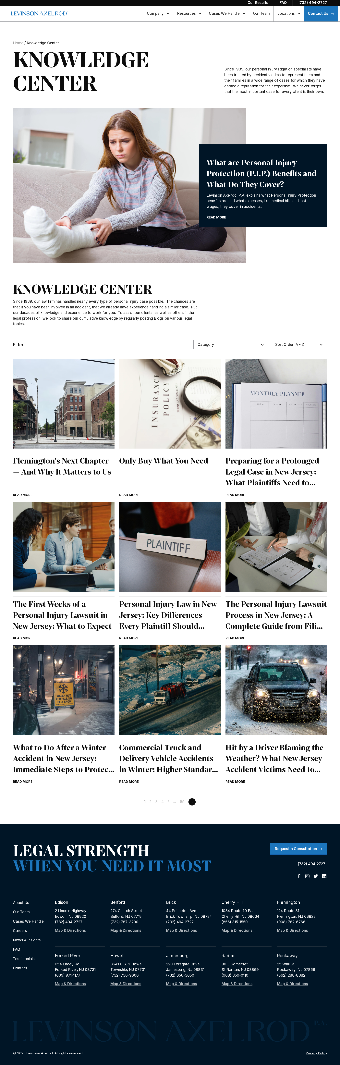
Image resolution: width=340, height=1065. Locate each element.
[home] (40, 13)
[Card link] (64, 428)
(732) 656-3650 (180, 975)
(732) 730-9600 (124, 975)
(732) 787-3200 (124, 922)
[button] (158, 14)
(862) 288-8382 (291, 975)
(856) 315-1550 (235, 922)
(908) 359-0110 (235, 975)
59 (182, 801)
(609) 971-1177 (67, 975)
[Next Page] (192, 802)
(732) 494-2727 (68, 922)
